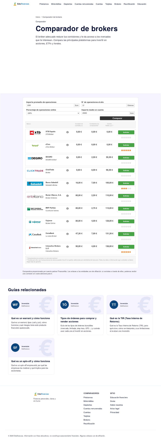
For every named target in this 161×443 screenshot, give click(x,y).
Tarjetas (108, 4)
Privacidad (114, 412)
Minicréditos (56, 4)
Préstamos (44, 4)
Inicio (38, 17)
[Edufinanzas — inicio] (23, 4)
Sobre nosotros (116, 404)
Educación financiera (119, 397)
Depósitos (68, 4)
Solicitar (126, 132)
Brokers (117, 4)
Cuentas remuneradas (84, 4)
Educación (141, 4)
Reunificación (129, 4)
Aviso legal (114, 408)
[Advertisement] (80, 74)
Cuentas (99, 4)
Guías (112, 401)
